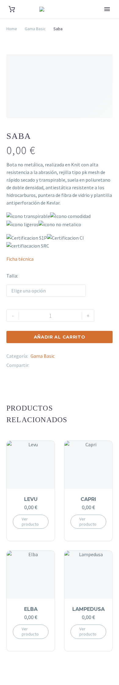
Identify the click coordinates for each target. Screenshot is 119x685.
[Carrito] (11, 9)
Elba (31, 609)
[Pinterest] (52, 365)
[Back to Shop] (103, 135)
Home (11, 28)
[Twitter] (43, 365)
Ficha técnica (20, 259)
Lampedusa (88, 609)
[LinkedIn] (61, 365)
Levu (31, 499)
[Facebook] (33, 365)
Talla (11, 276)
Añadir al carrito (59, 337)
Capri (88, 499)
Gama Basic (35, 28)
